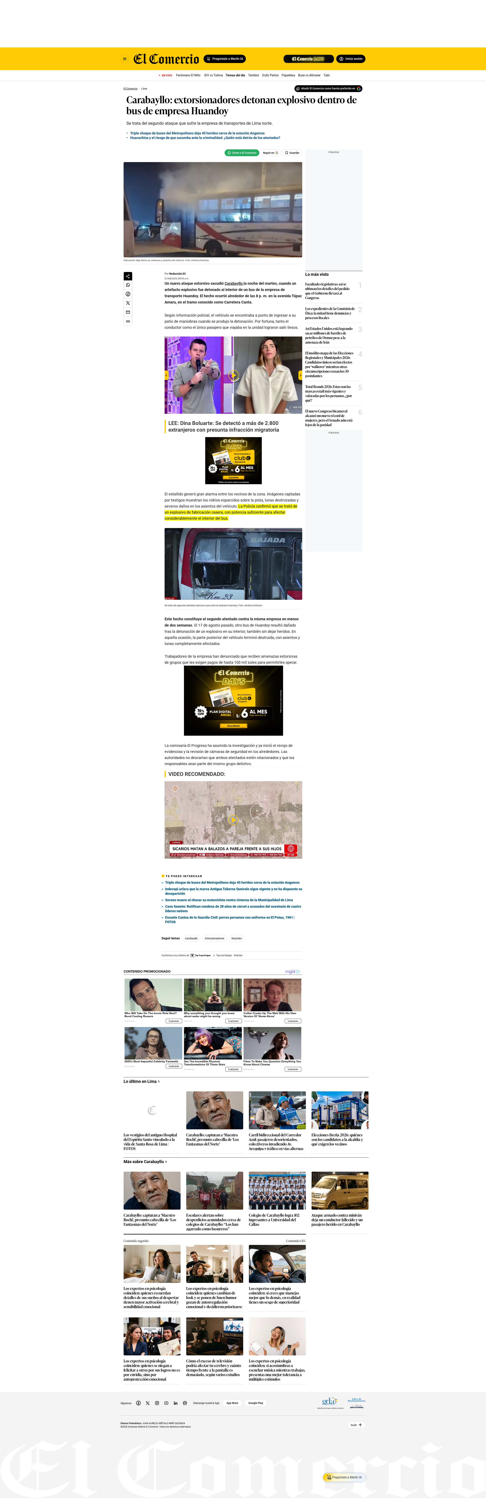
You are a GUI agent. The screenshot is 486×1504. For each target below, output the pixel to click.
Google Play (256, 1403)
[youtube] (166, 1403)
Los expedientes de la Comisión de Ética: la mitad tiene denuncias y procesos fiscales (330, 313)
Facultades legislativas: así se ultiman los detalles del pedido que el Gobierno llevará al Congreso (327, 291)
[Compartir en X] (128, 303)
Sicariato (236, 938)
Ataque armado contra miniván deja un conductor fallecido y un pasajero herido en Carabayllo (337, 1220)
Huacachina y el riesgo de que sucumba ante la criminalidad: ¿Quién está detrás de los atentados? (205, 138)
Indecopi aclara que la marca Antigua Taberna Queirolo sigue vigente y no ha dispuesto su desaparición (233, 891)
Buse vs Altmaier (309, 75)
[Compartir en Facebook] (128, 294)
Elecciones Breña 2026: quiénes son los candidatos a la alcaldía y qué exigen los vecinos (337, 1139)
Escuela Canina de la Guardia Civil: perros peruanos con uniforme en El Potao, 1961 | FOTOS (230, 919)
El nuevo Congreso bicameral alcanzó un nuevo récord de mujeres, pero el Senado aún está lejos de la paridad (329, 418)
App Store (232, 1403)
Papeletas (288, 75)
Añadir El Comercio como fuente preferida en (328, 88)
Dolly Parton (270, 75)
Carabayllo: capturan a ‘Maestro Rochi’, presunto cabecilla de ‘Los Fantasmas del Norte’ (212, 1139)
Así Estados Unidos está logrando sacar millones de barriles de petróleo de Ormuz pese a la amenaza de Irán (329, 335)
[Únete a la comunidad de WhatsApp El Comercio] (242, 152)
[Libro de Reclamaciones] (356, 1403)
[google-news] (185, 1403)
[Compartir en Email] (128, 312)
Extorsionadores (214, 938)
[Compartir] (128, 276)
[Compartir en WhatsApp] (128, 284)
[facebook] (138, 1403)
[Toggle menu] (125, 59)
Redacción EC (177, 273)
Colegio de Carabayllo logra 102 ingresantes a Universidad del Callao (274, 1220)
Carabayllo (191, 938)
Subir (354, 1424)
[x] (147, 1403)
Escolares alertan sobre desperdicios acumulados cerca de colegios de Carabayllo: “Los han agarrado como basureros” (213, 1222)
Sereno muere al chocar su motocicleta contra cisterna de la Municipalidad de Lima (229, 900)
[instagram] (157, 1403)
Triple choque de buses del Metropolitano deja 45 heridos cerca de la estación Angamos (197, 133)
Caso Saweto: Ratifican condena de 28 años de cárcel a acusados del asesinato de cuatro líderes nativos (233, 908)
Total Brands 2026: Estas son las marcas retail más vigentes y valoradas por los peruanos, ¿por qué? (328, 393)
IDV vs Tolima (213, 75)
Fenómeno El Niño (188, 75)
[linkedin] (175, 1403)
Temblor (253, 75)
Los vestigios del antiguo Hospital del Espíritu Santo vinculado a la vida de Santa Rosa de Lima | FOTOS (150, 1141)
